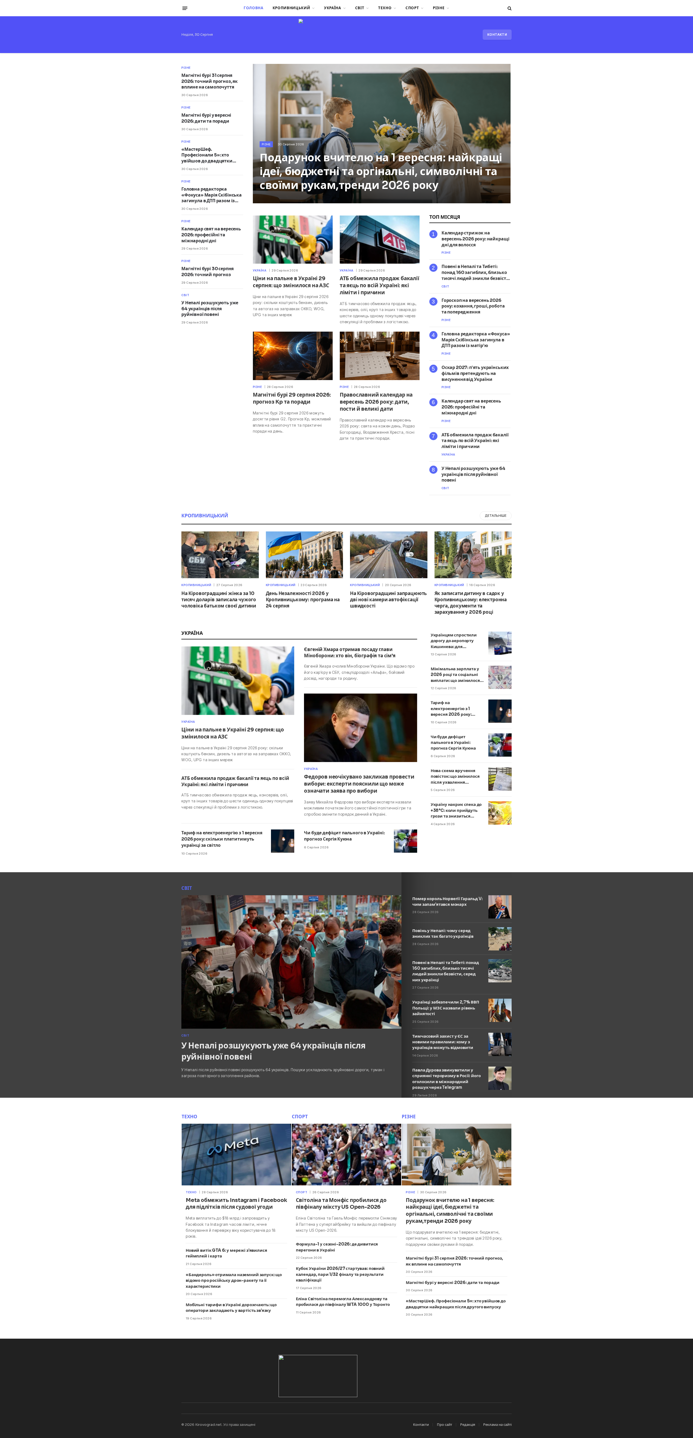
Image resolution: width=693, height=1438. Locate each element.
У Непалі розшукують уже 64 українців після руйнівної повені (209, 309)
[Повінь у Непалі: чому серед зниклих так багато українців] (500, 938)
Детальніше (495, 516)
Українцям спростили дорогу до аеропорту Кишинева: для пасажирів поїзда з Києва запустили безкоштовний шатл (454, 640)
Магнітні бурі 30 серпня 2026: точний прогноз (207, 272)
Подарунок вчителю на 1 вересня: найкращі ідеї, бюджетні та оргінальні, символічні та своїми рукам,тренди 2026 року (381, 171)
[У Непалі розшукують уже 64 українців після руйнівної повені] (291, 962)
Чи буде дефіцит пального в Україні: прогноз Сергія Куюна (344, 836)
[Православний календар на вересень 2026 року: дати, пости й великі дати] (380, 356)
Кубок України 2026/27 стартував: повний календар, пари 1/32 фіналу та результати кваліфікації (340, 1274)
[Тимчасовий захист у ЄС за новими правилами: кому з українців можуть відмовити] (500, 1044)
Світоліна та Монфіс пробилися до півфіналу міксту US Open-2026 (341, 1204)
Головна (253, 8)
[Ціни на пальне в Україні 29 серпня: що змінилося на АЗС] (293, 239)
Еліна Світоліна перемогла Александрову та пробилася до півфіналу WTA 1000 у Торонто (343, 1301)
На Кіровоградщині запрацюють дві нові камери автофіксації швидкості (388, 600)
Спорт (412, 8)
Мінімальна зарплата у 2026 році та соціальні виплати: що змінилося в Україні (457, 675)
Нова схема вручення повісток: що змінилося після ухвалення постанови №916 (455, 776)
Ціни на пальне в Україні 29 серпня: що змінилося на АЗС (291, 282)
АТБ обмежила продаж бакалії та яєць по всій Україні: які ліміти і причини (379, 285)
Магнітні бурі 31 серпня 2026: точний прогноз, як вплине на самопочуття (209, 81)
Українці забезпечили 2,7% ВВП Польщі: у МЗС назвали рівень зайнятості (445, 1007)
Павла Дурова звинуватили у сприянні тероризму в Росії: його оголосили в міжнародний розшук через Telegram (446, 1078)
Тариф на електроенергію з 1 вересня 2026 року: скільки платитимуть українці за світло (221, 839)
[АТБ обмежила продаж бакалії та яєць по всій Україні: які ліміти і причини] (380, 239)
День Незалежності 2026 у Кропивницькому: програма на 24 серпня (303, 600)
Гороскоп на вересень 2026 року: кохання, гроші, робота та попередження (473, 306)
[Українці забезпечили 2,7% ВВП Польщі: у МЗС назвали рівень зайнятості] (500, 1010)
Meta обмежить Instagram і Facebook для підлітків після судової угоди (236, 1204)
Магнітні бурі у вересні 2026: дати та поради (206, 118)
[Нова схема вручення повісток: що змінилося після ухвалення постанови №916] (500, 779)
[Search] (509, 8)
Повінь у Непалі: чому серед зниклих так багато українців (442, 933)
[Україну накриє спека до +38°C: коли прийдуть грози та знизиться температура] (500, 813)
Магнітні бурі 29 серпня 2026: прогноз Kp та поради (292, 398)
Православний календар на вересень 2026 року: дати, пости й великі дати (376, 402)
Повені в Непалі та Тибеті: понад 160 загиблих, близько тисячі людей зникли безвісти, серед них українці (476, 272)
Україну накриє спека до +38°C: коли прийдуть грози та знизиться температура (456, 810)
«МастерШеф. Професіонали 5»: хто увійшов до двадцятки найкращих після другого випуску (209, 155)
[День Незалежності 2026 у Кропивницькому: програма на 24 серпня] (304, 554)
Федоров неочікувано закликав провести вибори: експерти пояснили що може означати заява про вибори (359, 784)
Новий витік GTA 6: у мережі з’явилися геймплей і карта (226, 1253)
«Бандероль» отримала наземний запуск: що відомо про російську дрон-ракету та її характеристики (234, 1280)
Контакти (497, 34)
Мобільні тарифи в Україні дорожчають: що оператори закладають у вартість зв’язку (231, 1307)
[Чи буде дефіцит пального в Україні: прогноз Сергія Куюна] (405, 841)
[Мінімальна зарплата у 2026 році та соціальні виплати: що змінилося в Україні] (500, 677)
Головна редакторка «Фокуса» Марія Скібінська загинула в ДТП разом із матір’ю (211, 195)
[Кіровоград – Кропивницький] (346, 34)
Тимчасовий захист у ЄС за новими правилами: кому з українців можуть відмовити (442, 1042)
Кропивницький (291, 8)
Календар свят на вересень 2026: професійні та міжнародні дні (211, 235)
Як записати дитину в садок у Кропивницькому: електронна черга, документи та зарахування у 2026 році (470, 603)
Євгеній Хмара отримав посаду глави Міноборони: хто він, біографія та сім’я (349, 653)
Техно (384, 8)
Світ (359, 8)
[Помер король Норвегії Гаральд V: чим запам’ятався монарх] (500, 907)
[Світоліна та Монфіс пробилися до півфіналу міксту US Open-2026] (346, 1154)
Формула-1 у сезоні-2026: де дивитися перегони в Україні (337, 1246)
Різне (438, 8)
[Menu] (184, 8)
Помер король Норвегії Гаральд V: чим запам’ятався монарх (447, 901)
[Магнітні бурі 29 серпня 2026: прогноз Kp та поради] (293, 356)
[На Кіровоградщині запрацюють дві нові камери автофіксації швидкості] (388, 554)
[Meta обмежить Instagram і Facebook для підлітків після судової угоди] (236, 1154)
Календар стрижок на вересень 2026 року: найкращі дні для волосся (475, 239)
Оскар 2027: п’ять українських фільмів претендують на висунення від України (475, 373)
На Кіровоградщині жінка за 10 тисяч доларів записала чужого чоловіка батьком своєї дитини (218, 600)
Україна (332, 8)
